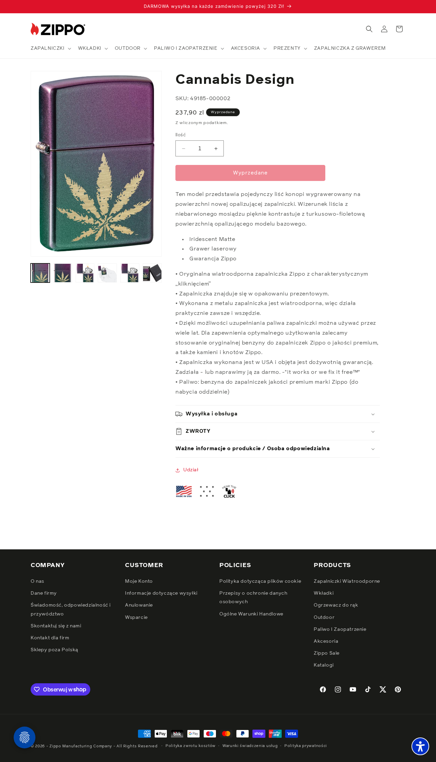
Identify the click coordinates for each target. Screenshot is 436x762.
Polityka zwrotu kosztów (191, 746)
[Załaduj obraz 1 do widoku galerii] (40, 273)
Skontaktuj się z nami (56, 626)
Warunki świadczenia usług (250, 746)
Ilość (180, 135)
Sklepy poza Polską (54, 649)
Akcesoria (326, 641)
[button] (50, 48)
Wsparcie (136, 617)
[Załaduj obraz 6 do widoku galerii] (152, 273)
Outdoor (324, 617)
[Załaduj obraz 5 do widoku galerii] (129, 273)
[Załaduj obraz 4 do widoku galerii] (107, 273)
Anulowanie (139, 605)
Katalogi (324, 665)
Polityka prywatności (305, 746)
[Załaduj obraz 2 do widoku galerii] (62, 273)
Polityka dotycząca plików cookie (260, 581)
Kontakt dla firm (50, 638)
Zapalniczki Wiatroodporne (347, 581)
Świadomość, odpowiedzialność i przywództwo (71, 609)
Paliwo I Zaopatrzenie (340, 629)
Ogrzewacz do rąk (336, 605)
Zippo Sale (327, 653)
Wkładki (323, 593)
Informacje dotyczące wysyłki (161, 593)
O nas (37, 581)
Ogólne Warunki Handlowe (251, 614)
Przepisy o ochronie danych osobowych (253, 597)
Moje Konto (139, 581)
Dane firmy (44, 593)
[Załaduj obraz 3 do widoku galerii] (85, 273)
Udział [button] (191, 470)
